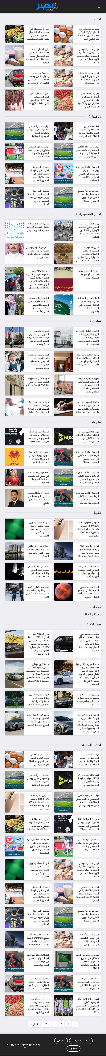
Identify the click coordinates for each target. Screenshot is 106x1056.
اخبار (97, 19)
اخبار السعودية (90, 214)
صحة (97, 607)
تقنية (97, 513)
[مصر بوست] (47, 6)
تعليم (97, 321)
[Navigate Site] (99, 6)
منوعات (95, 422)
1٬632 (46, 1024)
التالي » (34, 1024)
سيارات (95, 624)
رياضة (96, 116)
